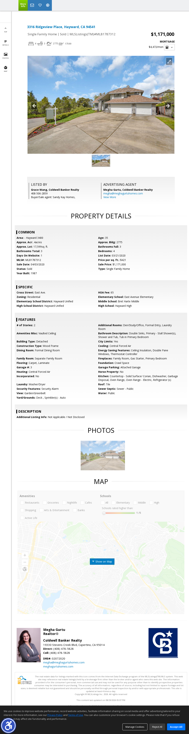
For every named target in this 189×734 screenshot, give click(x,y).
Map (5, 71)
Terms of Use (75, 715)
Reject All (157, 726)
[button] (8, 725)
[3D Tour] (48, 5)
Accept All (176, 726)
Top (5, 32)
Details (5, 45)
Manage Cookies (135, 726)
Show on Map (103, 561)
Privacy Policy (55, 715)
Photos (5, 58)
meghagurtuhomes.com (58, 666)
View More (109, 197)
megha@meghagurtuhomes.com (123, 193)
